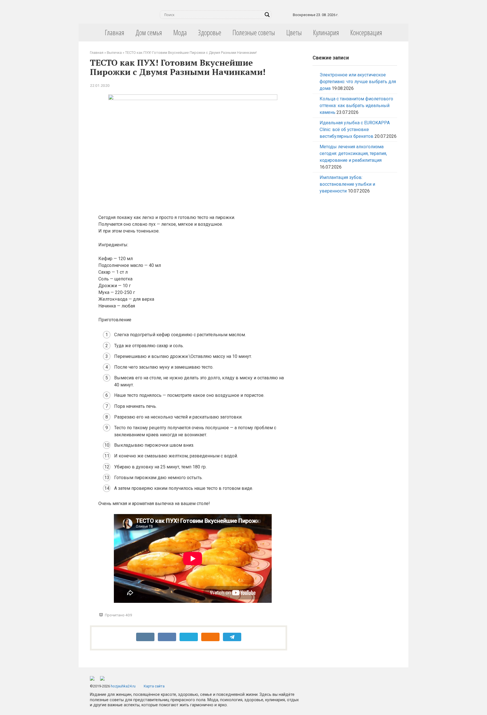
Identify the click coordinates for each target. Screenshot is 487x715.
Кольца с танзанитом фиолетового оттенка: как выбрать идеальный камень (356, 105)
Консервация (366, 32)
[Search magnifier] (267, 15)
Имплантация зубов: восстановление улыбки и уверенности (347, 184)
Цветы (294, 32)
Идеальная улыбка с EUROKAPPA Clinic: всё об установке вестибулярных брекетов (355, 129)
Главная (114, 32)
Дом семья (149, 32)
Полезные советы (254, 32)
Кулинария (326, 32)
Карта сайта (154, 686)
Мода (180, 32)
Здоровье (209, 32)
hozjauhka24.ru (123, 686)
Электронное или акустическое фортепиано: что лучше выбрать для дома (358, 81)
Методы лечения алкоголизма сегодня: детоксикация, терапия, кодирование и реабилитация (353, 153)
